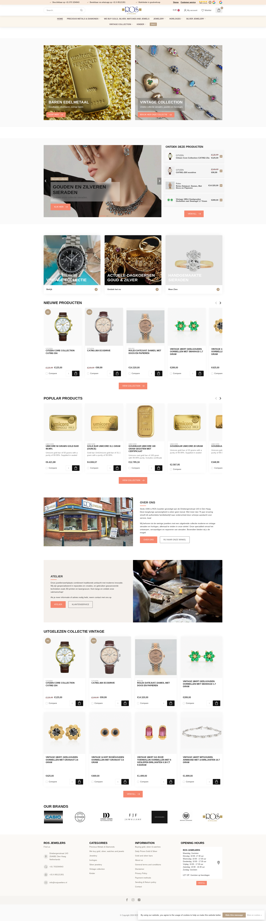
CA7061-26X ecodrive (98, 350)
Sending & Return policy (145, 882)
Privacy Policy (141, 873)
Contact (138, 886)
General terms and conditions (148, 864)
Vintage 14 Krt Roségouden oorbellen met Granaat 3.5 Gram (107, 759)
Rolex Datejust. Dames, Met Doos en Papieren (145, 351)
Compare (53, 374)
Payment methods (143, 878)
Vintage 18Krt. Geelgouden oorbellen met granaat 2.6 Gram (62, 759)
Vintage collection (120, 24)
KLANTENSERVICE (80, 604)
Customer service (188, 2)
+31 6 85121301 (56, 874)
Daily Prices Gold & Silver (146, 851)
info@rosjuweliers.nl (58, 882)
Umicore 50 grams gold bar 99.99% (62, 447)
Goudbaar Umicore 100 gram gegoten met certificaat (142, 448)
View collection (131, 386)
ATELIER (58, 604)
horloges (175, 19)
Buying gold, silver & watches (148, 847)
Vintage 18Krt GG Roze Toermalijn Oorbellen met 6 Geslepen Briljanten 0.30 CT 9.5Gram (154, 761)
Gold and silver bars (144, 856)
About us (139, 860)
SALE (153, 24)
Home (60, 19)
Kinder (140, 24)
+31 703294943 (56, 867)
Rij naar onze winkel (174, 540)
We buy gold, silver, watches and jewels (126, 19)
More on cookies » (254, 915)
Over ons (149, 540)
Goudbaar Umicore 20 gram (186, 446)
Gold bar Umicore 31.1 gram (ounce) (103, 447)
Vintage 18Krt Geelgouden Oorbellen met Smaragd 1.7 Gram (186, 351)
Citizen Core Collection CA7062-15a (60, 351)
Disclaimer (139, 869)
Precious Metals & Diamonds (82, 19)
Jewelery (158, 19)
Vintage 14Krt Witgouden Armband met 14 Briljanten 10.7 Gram (201, 759)
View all (192, 214)
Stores (176, 2)
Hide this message (234, 915)
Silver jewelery (195, 19)
